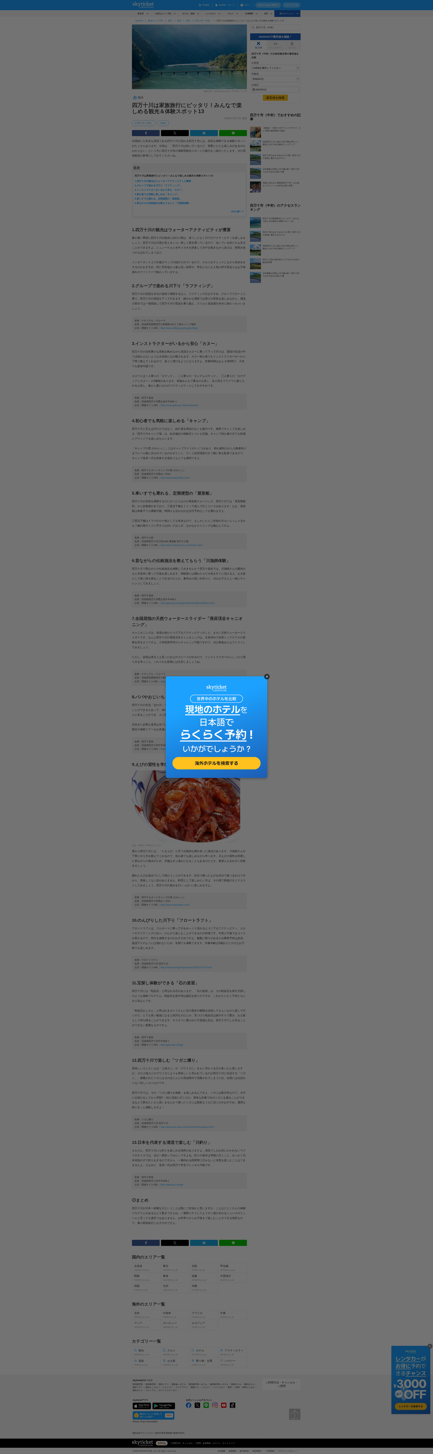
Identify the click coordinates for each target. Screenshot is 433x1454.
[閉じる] (267, 676)
